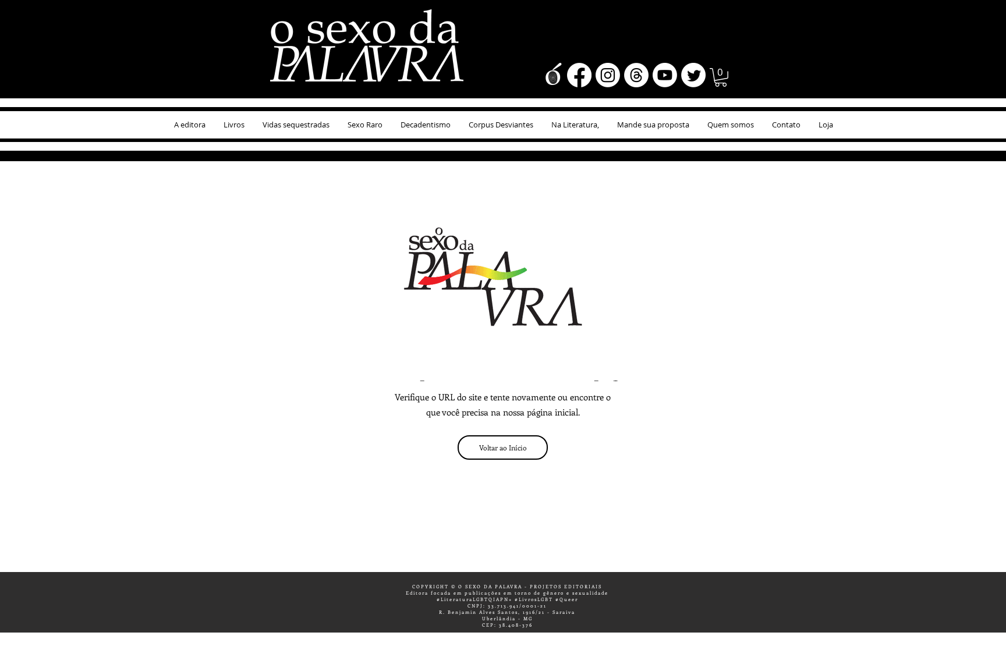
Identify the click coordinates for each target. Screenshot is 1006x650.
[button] (721, 77)
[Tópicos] (636, 75)
